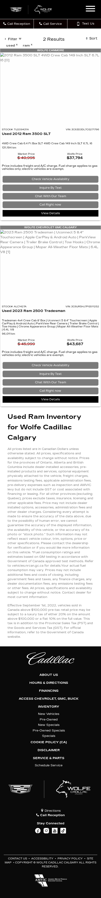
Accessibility (42, 858)
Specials (48, 736)
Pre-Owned (49, 719)
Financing (48, 690)
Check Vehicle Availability (50, 179)
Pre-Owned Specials (49, 730)
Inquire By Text (50, 187)
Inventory (48, 706)
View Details (50, 213)
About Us (48, 675)
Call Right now (50, 204)
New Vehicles (48, 714)
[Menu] (90, 9)
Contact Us (17, 858)
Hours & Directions (48, 682)
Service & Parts (48, 758)
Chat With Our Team (50, 196)
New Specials (48, 725)
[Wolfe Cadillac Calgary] (31, 9)
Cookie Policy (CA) (49, 742)
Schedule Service (48, 765)
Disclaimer (49, 750)
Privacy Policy (70, 858)
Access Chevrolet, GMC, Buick (48, 698)
